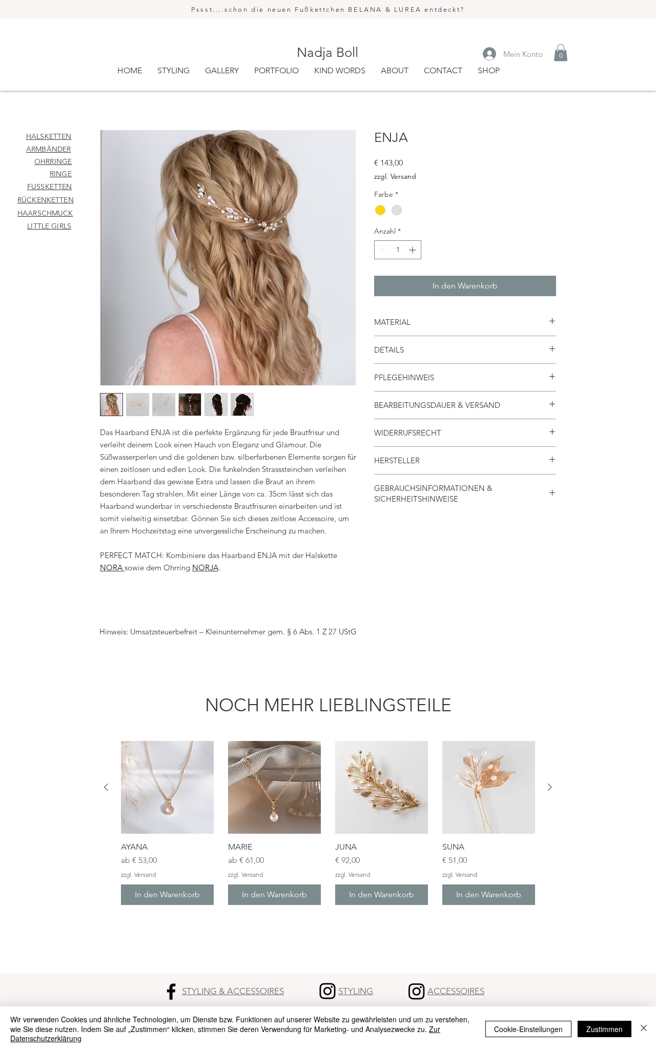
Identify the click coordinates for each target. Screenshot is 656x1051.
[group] (328, 822)
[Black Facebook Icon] (171, 991)
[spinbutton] (397, 250)
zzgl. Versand (395, 176)
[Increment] (413, 250)
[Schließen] (644, 1029)
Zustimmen (604, 1029)
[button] (561, 52)
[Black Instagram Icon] (327, 991)
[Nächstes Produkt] (550, 787)
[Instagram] (416, 991)
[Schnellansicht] (167, 787)
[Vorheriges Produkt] (106, 787)
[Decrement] (382, 250)
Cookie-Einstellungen (528, 1029)
